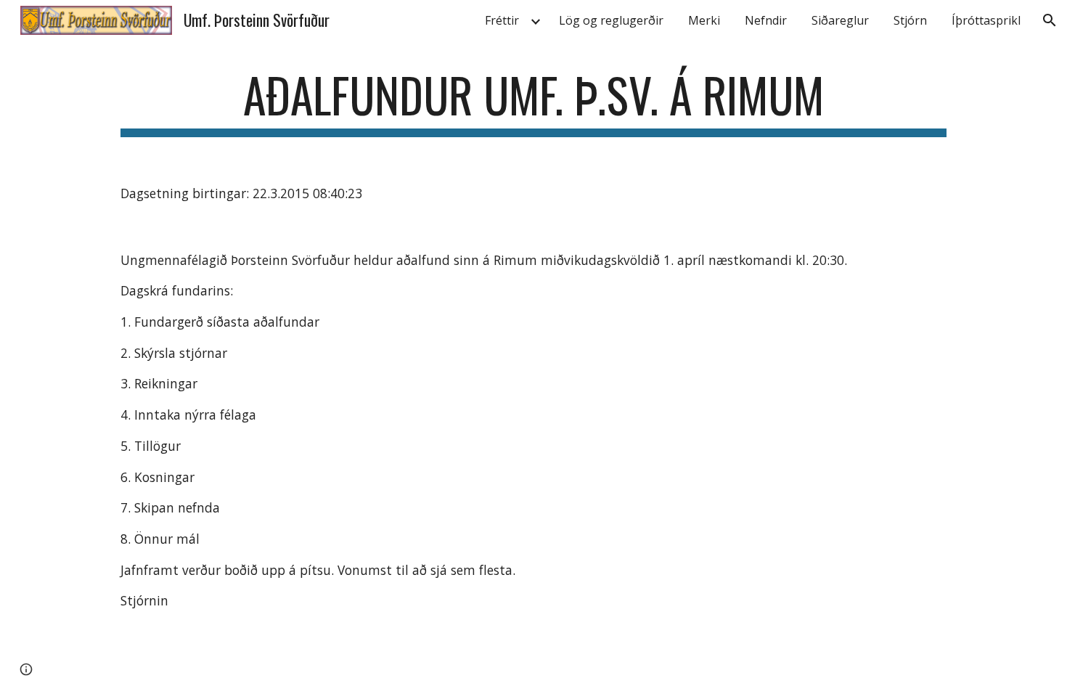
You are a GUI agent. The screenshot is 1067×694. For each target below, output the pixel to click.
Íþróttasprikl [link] (986, 20)
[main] (533, 102)
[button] (1049, 20)
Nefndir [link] (766, 20)
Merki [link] (704, 20)
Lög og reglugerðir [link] (611, 20)
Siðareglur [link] (840, 20)
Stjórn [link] (910, 20)
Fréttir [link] (502, 20)
